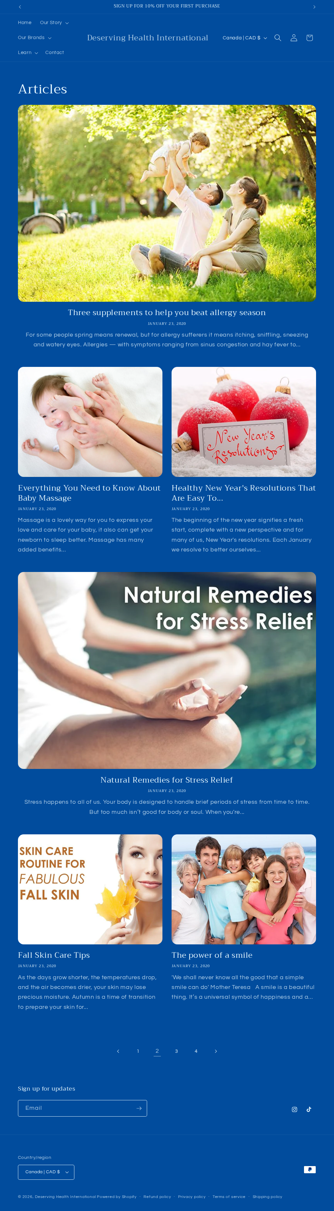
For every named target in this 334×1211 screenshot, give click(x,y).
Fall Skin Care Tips (54, 955)
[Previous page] (118, 1051)
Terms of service (229, 1197)
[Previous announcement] (20, 7)
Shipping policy (268, 1197)
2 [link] (157, 1051)
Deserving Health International (65, 1197)
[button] (54, 22)
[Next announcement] (314, 7)
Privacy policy (192, 1197)
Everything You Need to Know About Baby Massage (89, 493)
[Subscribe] (139, 1108)
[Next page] (215, 1051)
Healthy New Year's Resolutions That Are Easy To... (244, 493)
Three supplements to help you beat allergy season (167, 313)
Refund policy (157, 1197)
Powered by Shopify (117, 1197)
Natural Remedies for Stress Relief (166, 780)
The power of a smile (212, 955)
